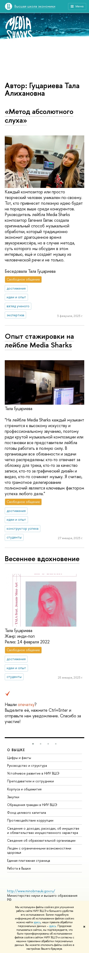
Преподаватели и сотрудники (30, 781)
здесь (37, 922)
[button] (33, 744)
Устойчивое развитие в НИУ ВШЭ (33, 773)
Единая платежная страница (28, 860)
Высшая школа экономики (34, 6)
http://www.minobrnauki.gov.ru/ (31, 891)
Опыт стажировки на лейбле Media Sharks (39, 340)
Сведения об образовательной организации (41, 840)
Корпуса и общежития (24, 789)
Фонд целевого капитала (26, 812)
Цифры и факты (19, 757)
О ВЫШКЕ (16, 750)
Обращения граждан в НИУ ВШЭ (32, 804)
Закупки (13, 797)
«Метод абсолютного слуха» (39, 115)
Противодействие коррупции (30, 820)
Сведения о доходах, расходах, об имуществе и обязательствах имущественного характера (43, 830)
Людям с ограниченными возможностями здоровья (39, 850)
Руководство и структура (27, 765)
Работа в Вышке (19, 868)
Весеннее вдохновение (42, 558)
